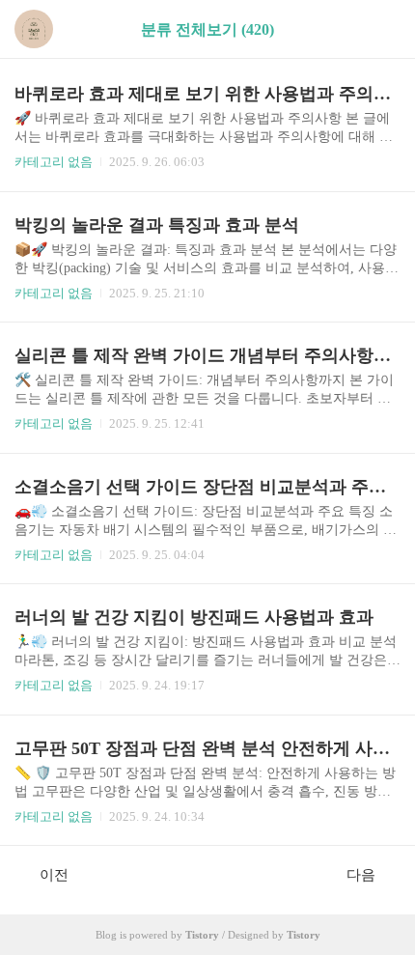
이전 (54, 875)
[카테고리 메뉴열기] (381, 29)
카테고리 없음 (53, 161)
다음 (360, 875)
